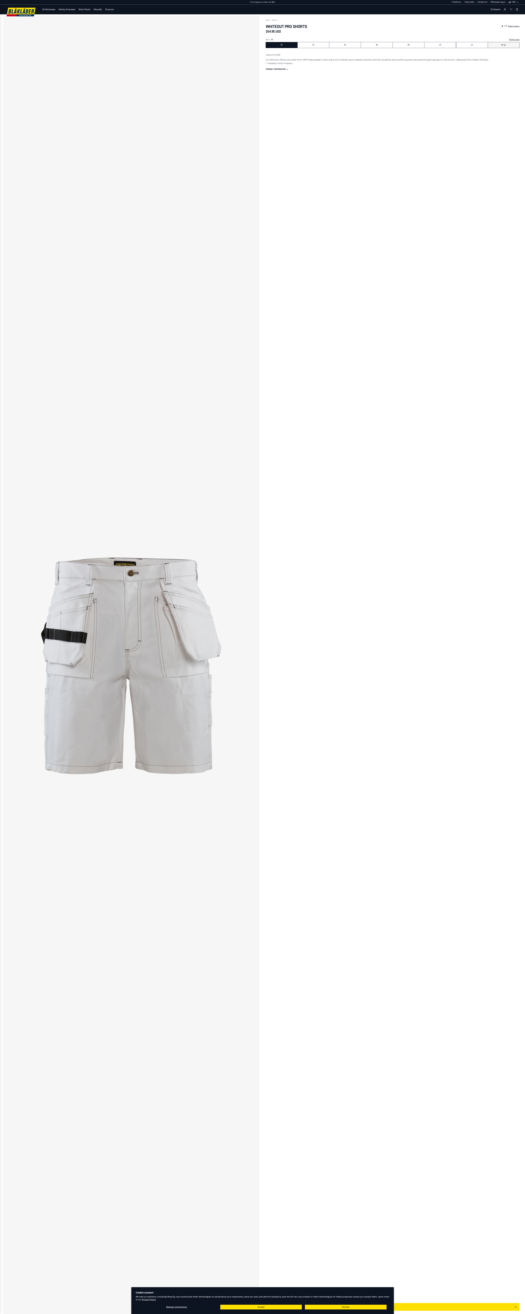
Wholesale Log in (498, 2)
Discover (109, 9)
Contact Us (482, 2)
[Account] (505, 9)
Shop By (98, 9)
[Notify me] (505, 45)
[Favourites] (511, 9)
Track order (469, 2)
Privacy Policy (149, 1300)
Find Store (456, 2)
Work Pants (84, 9)
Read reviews (514, 26)
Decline (345, 1307)
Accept (261, 1307)
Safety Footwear (67, 9)
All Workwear (48, 9)
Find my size (514, 40)
